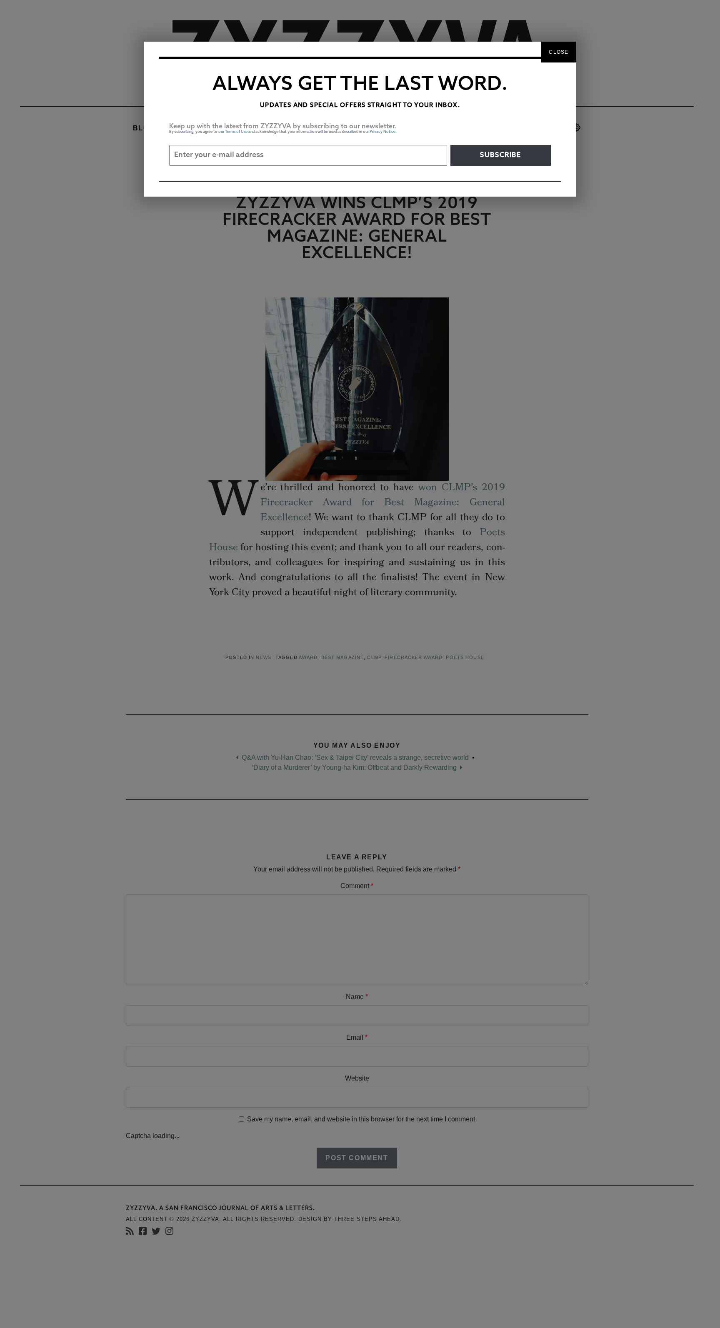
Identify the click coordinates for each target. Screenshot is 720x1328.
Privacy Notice (382, 132)
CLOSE (558, 52)
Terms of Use (236, 132)
